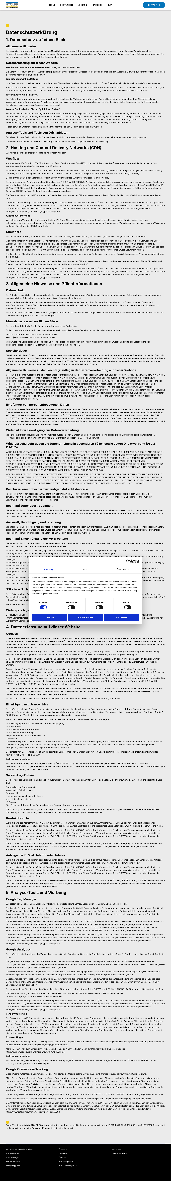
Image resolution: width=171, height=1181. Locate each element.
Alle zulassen (121, 618)
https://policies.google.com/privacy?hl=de (131, 1098)
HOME (52, 5)
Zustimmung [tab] (48, 569)
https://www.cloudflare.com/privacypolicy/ (67, 264)
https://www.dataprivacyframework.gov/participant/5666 (33, 277)
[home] (12, 5)
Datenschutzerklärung (121, 1153)
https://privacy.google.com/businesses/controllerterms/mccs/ (35, 996)
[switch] (71, 607)
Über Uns (63, 1157)
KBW (109, 5)
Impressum (116, 1149)
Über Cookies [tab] (123, 569)
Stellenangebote (66, 1161)
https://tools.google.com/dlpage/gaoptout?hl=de (44, 1044)
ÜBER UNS (83, 5)
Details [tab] (85, 569)
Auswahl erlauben (85, 618)
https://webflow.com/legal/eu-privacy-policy (88, 178)
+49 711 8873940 (13, 1161)
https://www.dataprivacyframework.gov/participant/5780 (33, 943)
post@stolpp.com (13, 1166)
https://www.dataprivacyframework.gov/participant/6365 (33, 211)
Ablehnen (49, 618)
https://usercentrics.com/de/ (44, 715)
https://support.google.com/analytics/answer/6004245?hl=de (35, 1052)
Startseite (63, 1149)
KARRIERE (97, 5)
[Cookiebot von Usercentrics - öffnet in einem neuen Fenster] (128, 561)
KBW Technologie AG (68, 1166)
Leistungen (63, 1153)
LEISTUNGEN (66, 5)
